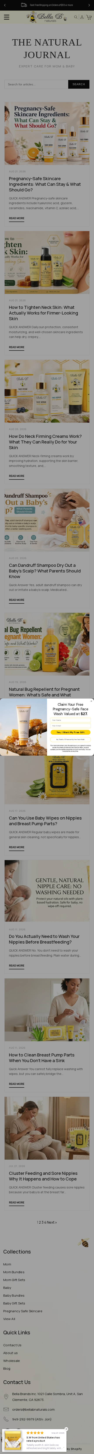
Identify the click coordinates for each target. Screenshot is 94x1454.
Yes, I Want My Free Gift (70, 732)
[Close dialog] (91, 700)
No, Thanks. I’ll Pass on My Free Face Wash (70, 739)
